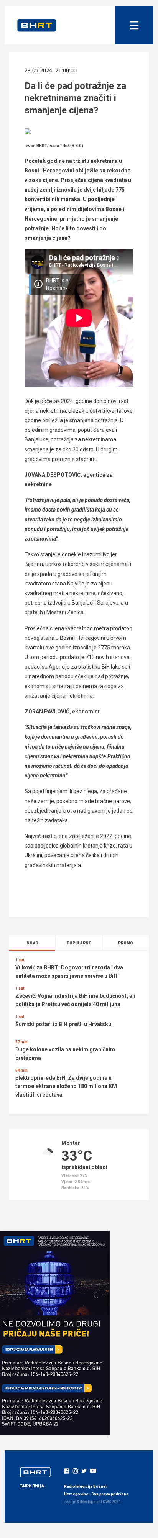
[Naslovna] (36, 25)
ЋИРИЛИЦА (32, 1486)
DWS (107, 1502)
